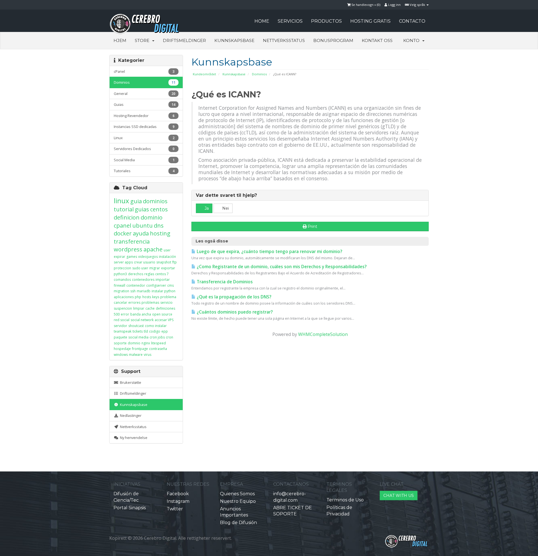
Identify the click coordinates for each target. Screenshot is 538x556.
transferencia (132, 241)
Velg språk (417, 5)
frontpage (140, 348)
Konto (412, 40)
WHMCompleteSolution (323, 334)
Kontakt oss (377, 40)
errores (134, 302)
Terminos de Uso (345, 500)
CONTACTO (412, 21)
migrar (154, 268)
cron (169, 337)
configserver (156, 285)
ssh (133, 291)
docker (123, 233)
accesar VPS (164, 319)
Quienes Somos (237, 493)
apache (153, 249)
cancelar (120, 302)
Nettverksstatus (284, 40)
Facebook (178, 493)
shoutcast (136, 325)
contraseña (158, 348)
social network (142, 319)
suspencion (123, 308)
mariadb (143, 291)
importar (163, 279)
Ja (206, 208)
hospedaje (122, 348)
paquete (120, 337)
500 (117, 314)
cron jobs (157, 337)
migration (121, 291)
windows (121, 354)
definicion (127, 217)
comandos (122, 279)
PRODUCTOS (326, 21)
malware (136, 354)
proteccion (122, 268)
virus (147, 354)
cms (170, 285)
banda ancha (140, 314)
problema (168, 297)
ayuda (141, 233)
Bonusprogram (333, 40)
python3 (120, 274)
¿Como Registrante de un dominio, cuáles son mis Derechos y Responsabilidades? (281, 267)
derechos (135, 274)
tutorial (124, 209)
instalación (167, 256)
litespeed (158, 343)
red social (121, 319)
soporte (120, 343)
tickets (138, 331)
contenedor (135, 285)
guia (136, 201)
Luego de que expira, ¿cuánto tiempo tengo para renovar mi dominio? (269, 251)
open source (162, 314)
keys (155, 297)
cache (150, 308)
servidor (120, 325)
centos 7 (162, 274)
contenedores (143, 279)
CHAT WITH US (398, 495)
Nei (225, 208)
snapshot (163, 262)
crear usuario (144, 262)
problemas (150, 302)
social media (138, 337)
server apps (123, 262)
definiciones (165, 308)
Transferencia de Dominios (224, 282)
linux (121, 200)
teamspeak (122, 331)
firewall (119, 285)
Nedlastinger (130, 415)
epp (164, 331)
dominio (152, 217)
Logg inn (394, 5)
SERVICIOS (290, 21)
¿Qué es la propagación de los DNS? (233, 297)
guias (142, 209)
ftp (174, 262)
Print (312, 226)
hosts (146, 297)
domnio (134, 343)
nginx (146, 343)
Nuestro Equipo (238, 501)
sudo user (140, 268)
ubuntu (142, 225)
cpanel (122, 225)
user (167, 250)
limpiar (138, 308)
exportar (168, 268)
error (125, 314)
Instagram (178, 501)
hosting (160, 233)
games (131, 256)
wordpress (128, 249)
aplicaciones (124, 297)
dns (159, 225)
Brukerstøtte (129, 382)
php (138, 297)
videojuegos (148, 256)
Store (143, 40)
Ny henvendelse (132, 437)
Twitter (175, 508)
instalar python (163, 291)
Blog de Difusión (238, 522)
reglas (149, 274)
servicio (166, 302)
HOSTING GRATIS (370, 21)
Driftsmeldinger (184, 40)
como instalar (156, 325)
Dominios (259, 74)
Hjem (119, 40)
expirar (119, 256)
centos (159, 209)
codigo (154, 331)
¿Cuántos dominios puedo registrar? (234, 312)
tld (146, 331)
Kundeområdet (204, 74)
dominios (155, 201)
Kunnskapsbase (234, 40)
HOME (261, 21)
